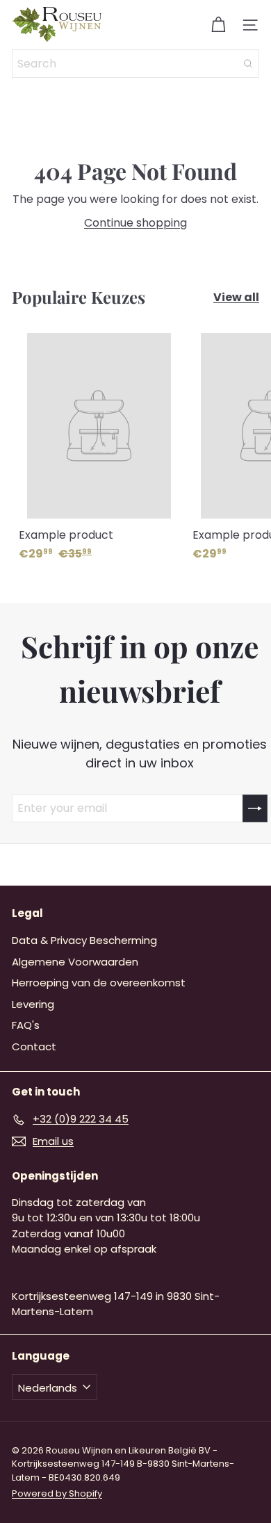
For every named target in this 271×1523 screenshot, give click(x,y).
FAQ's (26, 1025)
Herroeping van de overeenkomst (99, 982)
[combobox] (135, 63)
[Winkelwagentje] (218, 25)
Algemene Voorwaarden (75, 961)
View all (236, 297)
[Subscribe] (255, 808)
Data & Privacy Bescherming (84, 940)
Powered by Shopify (57, 1493)
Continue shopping (135, 223)
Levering (33, 1004)
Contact (34, 1046)
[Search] (248, 63)
